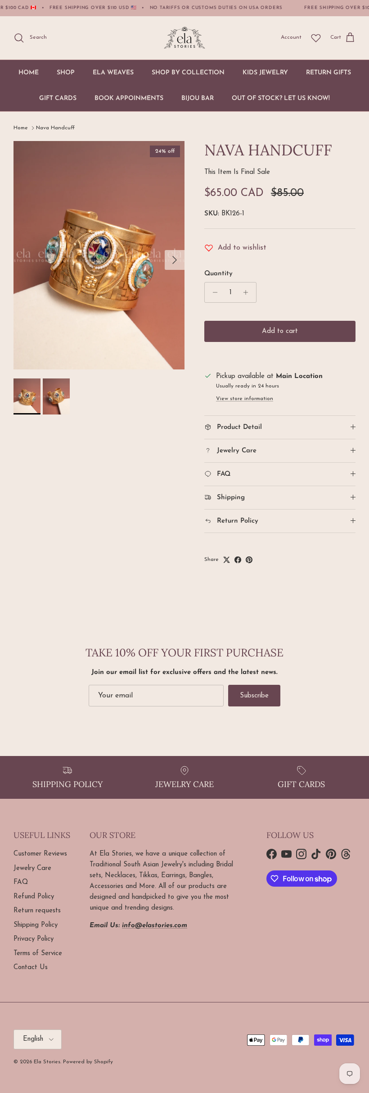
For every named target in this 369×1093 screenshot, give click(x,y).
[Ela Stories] (184, 37)
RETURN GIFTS (328, 72)
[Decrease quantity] (212, 292)
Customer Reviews (40, 854)
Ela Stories (47, 1062)
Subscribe (254, 695)
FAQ (21, 882)
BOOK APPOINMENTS (128, 98)
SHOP (66, 72)
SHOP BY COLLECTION (188, 72)
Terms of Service (38, 953)
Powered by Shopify (88, 1062)
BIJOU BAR (197, 98)
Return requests (37, 910)
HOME (28, 72)
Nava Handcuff (55, 128)
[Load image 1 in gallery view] (99, 255)
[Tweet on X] (226, 559)
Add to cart (280, 331)
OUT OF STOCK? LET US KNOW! (281, 98)
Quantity (218, 273)
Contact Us (31, 967)
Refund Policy (34, 896)
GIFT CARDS (57, 98)
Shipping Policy (36, 925)
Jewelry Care (32, 868)
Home (21, 128)
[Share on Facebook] (237, 559)
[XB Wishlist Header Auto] (315, 37)
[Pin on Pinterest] (249, 559)
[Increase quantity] (248, 292)
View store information (244, 398)
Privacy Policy (34, 939)
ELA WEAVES (113, 72)
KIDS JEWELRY (265, 72)
